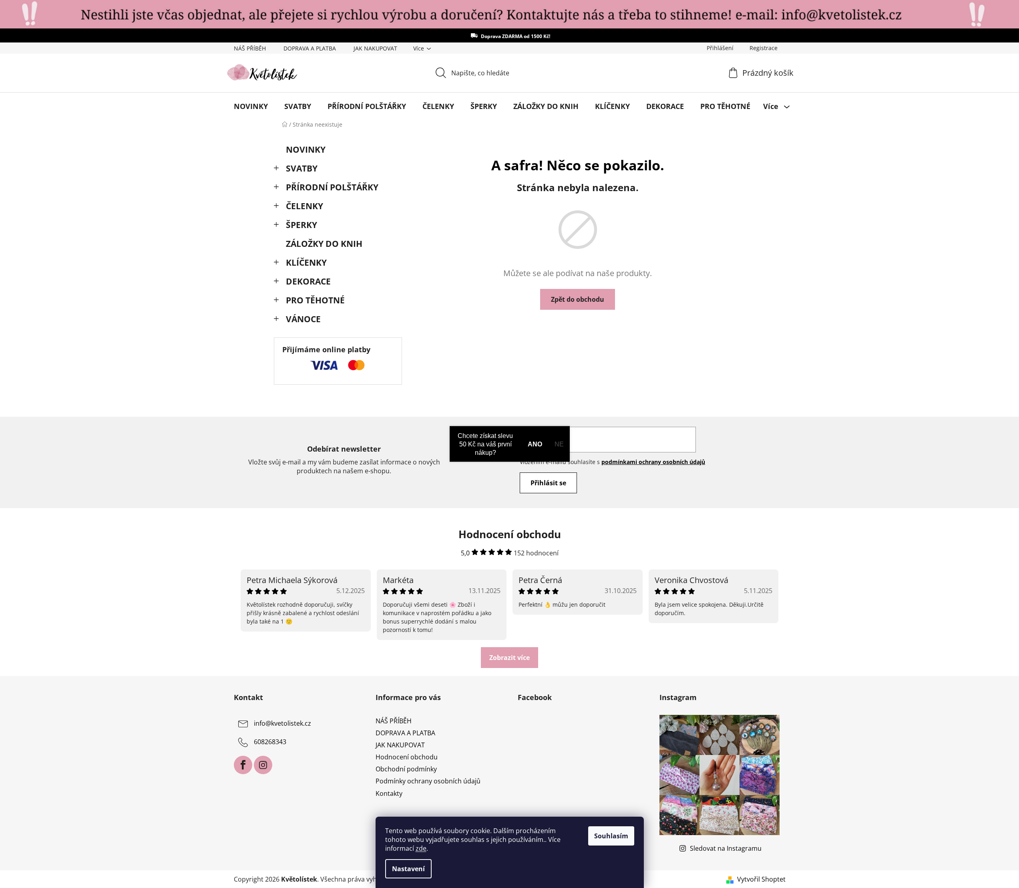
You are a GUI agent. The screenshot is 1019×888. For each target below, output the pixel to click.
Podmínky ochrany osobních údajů (428, 781)
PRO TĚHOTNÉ (315, 300)
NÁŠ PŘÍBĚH (250, 48)
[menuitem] (251, 106)
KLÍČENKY (306, 262)
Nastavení (408, 868)
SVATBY (302, 168)
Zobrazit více (509, 657)
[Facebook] (243, 765)
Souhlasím (611, 835)
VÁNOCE (303, 319)
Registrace (764, 48)
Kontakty (389, 793)
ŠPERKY (301, 224)
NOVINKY (306, 149)
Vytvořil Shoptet (761, 879)
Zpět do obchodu (577, 299)
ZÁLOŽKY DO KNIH (324, 243)
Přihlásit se (548, 482)
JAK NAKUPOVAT (375, 48)
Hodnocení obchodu (407, 757)
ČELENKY (304, 206)
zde (421, 848)
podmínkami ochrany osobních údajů (653, 462)
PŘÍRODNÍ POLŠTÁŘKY (332, 187)
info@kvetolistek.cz (282, 723)
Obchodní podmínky (406, 769)
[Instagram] (263, 765)
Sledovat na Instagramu (726, 848)
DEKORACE (308, 281)
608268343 (270, 741)
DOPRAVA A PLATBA (309, 48)
